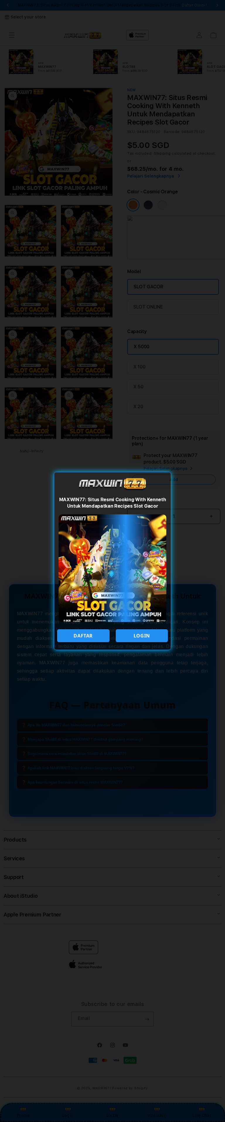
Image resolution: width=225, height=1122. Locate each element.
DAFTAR (83, 635)
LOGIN (142, 635)
